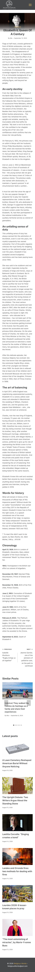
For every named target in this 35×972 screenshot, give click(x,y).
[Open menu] (30, 5)
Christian (17, 27)
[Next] (29, 703)
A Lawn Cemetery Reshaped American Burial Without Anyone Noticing (16, 763)
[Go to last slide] (6, 703)
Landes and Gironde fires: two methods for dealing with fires (17, 871)
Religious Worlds (20, 963)
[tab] (13, 725)
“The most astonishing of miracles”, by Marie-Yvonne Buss (16, 942)
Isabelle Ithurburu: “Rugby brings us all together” (9, 655)
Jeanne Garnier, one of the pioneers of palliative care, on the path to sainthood (26, 658)
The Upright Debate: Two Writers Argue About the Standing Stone (15, 800)
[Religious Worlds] (9, 5)
